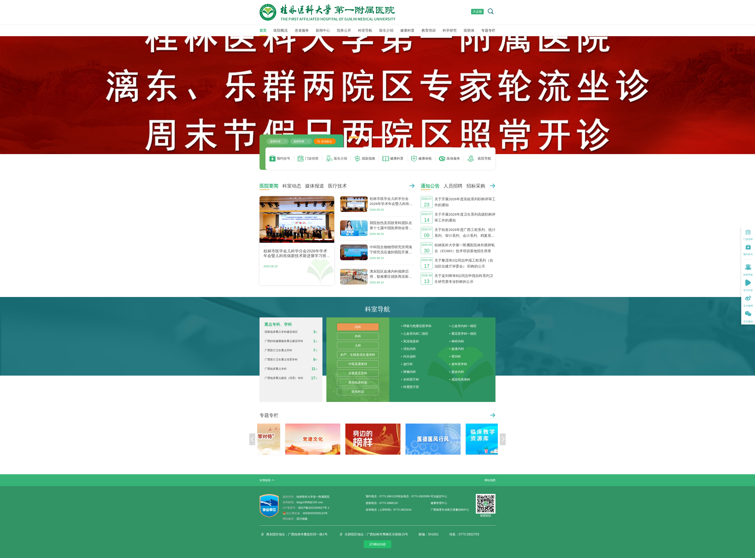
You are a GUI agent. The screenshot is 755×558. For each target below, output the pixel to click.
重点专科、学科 (278, 324)
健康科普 (407, 30)
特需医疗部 (411, 387)
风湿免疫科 (411, 341)
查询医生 (324, 141)
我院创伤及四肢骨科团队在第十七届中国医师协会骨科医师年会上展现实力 (391, 226)
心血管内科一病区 (464, 326)
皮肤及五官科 (357, 373)
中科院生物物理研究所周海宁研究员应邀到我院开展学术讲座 (391, 250)
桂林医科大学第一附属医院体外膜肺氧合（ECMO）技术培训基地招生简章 (465, 248)
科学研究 (450, 30)
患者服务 (302, 30)
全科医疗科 (411, 379)
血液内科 (457, 348)
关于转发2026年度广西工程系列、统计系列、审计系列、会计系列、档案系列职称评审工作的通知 (465, 233)
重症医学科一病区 (464, 333)
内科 (358, 327)
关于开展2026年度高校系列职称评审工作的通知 (465, 202)
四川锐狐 (302, 518)
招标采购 (475, 185)
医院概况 (280, 30)
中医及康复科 (357, 364)
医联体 (469, 30)
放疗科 (408, 364)
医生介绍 (386, 30)
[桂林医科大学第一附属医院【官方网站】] (327, 12)
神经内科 (457, 341)
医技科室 (358, 391)
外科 (358, 336)
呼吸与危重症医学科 (417, 326)
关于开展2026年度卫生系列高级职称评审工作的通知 (465, 217)
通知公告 (430, 185)
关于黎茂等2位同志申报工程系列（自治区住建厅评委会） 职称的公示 (464, 263)
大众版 (477, 11)
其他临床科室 (357, 382)
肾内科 (456, 356)
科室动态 (291, 185)
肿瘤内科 (409, 371)
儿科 (358, 345)
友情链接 (265, 480)
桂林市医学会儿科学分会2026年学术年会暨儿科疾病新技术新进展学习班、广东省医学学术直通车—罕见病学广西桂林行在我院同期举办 (391, 201)
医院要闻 (269, 185)
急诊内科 (457, 371)
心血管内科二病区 (415, 333)
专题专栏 (488, 30)
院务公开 (344, 30)
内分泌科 (409, 356)
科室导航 (365, 30)
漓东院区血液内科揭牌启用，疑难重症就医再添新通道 (391, 274)
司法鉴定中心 (439, 496)
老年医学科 (459, 364)
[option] (377, 95)
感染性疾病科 (460, 379)
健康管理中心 (439, 503)
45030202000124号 (307, 513)
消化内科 (409, 348)
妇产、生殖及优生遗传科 (358, 354)
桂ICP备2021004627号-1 (306, 507)
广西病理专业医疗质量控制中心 (450, 509)
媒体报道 (314, 185)
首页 (263, 30)
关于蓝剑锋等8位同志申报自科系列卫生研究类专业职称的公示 (464, 279)
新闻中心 (323, 30)
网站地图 (489, 480)
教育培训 (429, 30)
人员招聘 (453, 185)
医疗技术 (337, 185)
